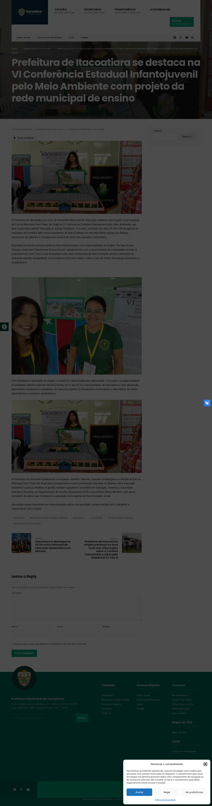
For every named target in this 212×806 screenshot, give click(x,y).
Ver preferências (194, 792)
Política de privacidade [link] (165, 800)
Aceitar (139, 792)
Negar (166, 792)
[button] (205, 764)
